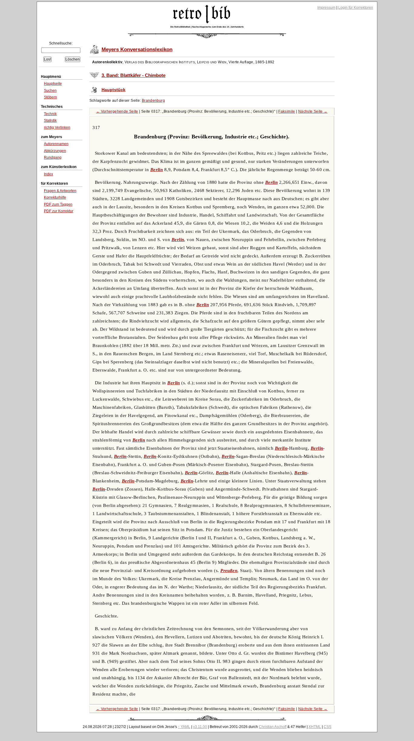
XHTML (315, 727)
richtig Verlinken (57, 127)
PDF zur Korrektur (58, 211)
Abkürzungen (55, 151)
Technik (50, 114)
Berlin (156, 169)
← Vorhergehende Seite (117, 111)
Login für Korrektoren (355, 7)
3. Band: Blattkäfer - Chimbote (133, 75)
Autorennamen (56, 144)
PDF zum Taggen (58, 204)
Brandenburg (153, 100)
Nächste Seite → (313, 111)
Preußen (228, 570)
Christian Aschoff (272, 727)
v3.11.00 (200, 727)
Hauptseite (53, 83)
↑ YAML (184, 727)
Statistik (50, 120)
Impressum (326, 7)
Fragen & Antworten (60, 191)
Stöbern (50, 97)
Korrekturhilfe (55, 197)
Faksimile (286, 111)
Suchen (50, 90)
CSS (327, 727)
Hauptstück (113, 90)
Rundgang (53, 157)
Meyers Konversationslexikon (137, 49)
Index (48, 174)
